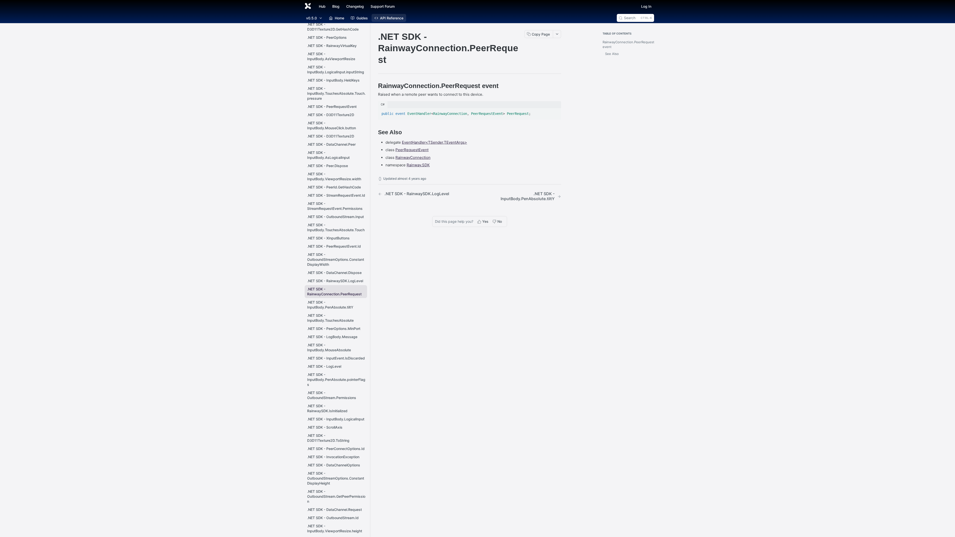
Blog (335, 6)
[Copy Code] (555, 112)
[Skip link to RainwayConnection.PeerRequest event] (375, 85)
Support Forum (383, 6)
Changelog (355, 6)
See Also (612, 54)
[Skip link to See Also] (375, 132)
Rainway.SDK (418, 165)
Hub (322, 6)
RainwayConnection (412, 157)
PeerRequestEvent (412, 149)
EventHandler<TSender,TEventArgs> (434, 142)
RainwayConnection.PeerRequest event (627, 44)
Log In (646, 6)
